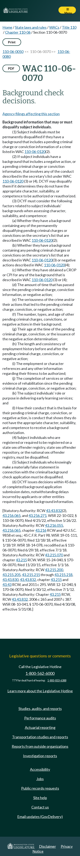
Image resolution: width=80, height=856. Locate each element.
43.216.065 (11, 515)
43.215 (21, 560)
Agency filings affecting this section (31, 114)
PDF (11, 68)
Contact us (40, 807)
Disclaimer (47, 846)
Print (12, 42)
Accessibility (40, 769)
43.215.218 (63, 574)
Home (7, 27)
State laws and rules (31, 27)
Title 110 (69, 27)
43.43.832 (54, 510)
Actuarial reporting (40, 727)
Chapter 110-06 (18, 32)
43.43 (6, 584)
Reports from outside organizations (40, 746)
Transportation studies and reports (40, 737)
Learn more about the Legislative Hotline (40, 691)
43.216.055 (54, 525)
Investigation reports (40, 756)
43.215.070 (54, 555)
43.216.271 (38, 515)
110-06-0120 (34, 151)
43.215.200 (54, 569)
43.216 (40, 530)
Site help (40, 797)
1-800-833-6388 (56, 680)
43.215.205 (11, 574)
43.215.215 (31, 574)
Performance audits (40, 718)
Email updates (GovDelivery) (40, 816)
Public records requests (40, 788)
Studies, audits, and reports (40, 708)
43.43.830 (10, 579)
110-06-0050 (12, 51)
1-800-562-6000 (40, 673)
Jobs (40, 779)
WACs (54, 27)
